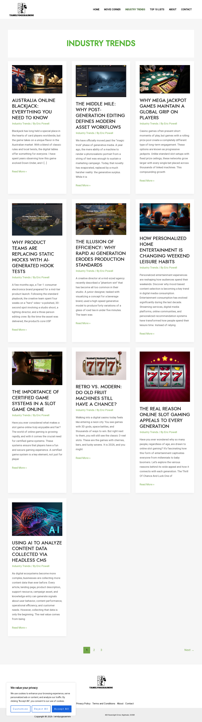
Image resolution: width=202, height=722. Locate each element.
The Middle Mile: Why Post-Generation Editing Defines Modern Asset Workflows (100, 115)
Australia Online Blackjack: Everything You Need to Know (33, 109)
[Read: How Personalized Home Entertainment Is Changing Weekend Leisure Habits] (165, 217)
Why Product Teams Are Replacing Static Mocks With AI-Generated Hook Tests (33, 257)
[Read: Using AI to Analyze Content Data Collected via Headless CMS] (37, 518)
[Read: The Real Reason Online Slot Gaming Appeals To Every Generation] (165, 376)
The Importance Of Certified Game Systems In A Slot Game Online (35, 400)
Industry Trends (21, 123)
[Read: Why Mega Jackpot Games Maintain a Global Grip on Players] (165, 79)
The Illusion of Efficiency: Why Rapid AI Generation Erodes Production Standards (101, 253)
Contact (129, 703)
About (120, 703)
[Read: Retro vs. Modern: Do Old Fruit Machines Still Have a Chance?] (101, 365)
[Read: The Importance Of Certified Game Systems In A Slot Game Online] (37, 368)
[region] (41, 699)
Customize (20, 709)
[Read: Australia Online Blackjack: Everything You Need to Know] (37, 79)
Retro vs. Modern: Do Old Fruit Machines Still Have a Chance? (99, 395)
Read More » (19, 171)
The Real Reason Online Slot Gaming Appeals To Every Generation (165, 417)
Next (189, 650)
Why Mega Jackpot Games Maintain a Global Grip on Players (163, 109)
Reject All (41, 709)
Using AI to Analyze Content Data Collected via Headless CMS (37, 551)
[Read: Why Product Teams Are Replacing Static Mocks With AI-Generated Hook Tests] (37, 219)
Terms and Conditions (103, 703)
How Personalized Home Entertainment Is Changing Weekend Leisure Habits (165, 250)
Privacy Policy (83, 703)
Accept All (61, 709)
